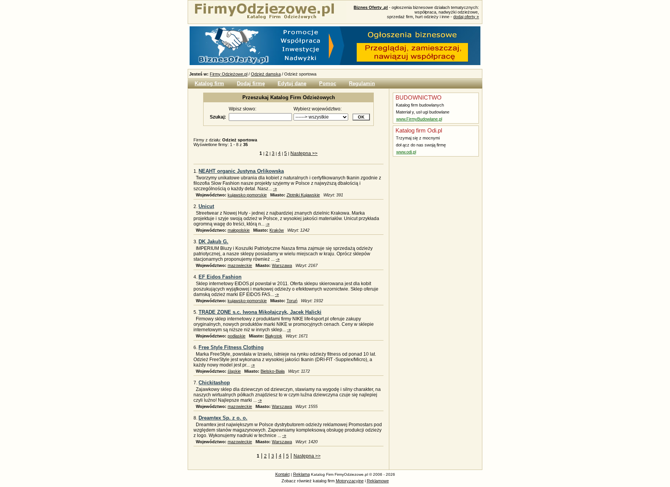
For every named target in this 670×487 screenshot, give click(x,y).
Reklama (301, 474)
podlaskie (236, 336)
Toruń (292, 300)
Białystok (273, 336)
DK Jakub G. (213, 241)
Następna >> (304, 153)
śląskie (234, 371)
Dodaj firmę (251, 83)
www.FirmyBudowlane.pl (419, 119)
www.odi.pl (406, 152)
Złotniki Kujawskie (303, 195)
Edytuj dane (292, 83)
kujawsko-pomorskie (247, 195)
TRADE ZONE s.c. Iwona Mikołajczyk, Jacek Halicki (260, 312)
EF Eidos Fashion (220, 277)
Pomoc (327, 83)
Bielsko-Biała (273, 371)
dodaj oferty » (466, 16)
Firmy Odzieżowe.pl (228, 74)
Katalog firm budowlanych (419, 105)
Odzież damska (266, 74)
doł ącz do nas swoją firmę (420, 145)
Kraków (276, 230)
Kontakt (282, 474)
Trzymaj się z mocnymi (417, 138)
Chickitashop (214, 382)
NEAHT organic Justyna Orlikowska (241, 171)
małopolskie (239, 230)
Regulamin (362, 83)
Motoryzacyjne (350, 480)
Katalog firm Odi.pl (418, 130)
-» (275, 188)
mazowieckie (240, 265)
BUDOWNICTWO (418, 97)
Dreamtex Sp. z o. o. (223, 418)
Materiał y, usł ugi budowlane (422, 112)
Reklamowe (378, 480)
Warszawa (282, 265)
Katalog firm (209, 83)
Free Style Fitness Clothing (231, 347)
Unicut (206, 206)
